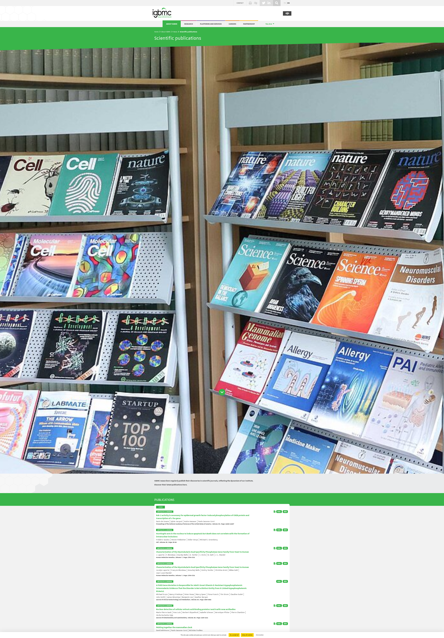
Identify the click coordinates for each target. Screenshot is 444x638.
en (288, 3)
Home (156, 32)
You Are (268, 24)
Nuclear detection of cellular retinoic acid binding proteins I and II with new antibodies (196, 609)
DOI (285, 511)
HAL (279, 511)
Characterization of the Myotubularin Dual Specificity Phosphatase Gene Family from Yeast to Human (202, 552)
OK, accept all (234, 635)
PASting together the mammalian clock (174, 627)
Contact (240, 3)
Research (188, 24)
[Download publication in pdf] (274, 511)
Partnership (249, 24)
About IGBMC (171, 24)
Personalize (260, 635)
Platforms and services (211, 24)
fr (285, 3)
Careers (232, 24)
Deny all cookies (247, 635)
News (175, 32)
